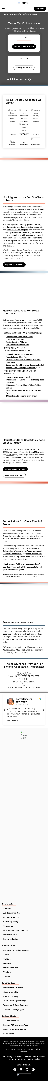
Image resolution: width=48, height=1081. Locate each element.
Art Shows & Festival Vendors (16, 950)
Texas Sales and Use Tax (16, 357)
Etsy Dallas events (24, 556)
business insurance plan (17, 230)
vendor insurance (23, 639)
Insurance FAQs (10, 934)
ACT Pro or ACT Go (11, 917)
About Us (7, 908)
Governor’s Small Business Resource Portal (25, 365)
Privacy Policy (34, 1059)
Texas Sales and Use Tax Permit (16, 650)
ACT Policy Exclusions (12, 1056)
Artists (6, 954)
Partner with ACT (14, 576)
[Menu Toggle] (3, 8)
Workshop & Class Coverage (15, 1005)
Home (5, 14)
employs (23, 320)
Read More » (12, 720)
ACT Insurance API (11, 1020)
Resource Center (10, 939)
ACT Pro (35, 452)
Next (43, 710)
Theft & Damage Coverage (14, 1001)
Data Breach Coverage (13, 987)
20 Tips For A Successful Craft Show (21, 396)
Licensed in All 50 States (34, 1056)
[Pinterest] (33, 1069)
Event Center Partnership (14, 1029)
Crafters (6, 959)
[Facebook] (15, 1069)
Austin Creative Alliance (16, 342)
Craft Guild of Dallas (15, 339)
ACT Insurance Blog (11, 913)
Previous (4, 710)
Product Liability (10, 996)
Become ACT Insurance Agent (16, 1025)
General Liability (10, 992)
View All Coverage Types (13, 1009)
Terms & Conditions (17, 1059)
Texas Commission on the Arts (19, 336)
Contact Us (8, 926)
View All (6, 976)
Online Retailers (10, 967)
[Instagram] (21, 1069)
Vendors (7, 972)
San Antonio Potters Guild (17, 345)
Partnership (8, 1034)
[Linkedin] (27, 1069)
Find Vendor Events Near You (16, 930)
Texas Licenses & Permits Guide (19, 354)
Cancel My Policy (10, 921)
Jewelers (7, 963)
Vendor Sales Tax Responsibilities (20, 367)
